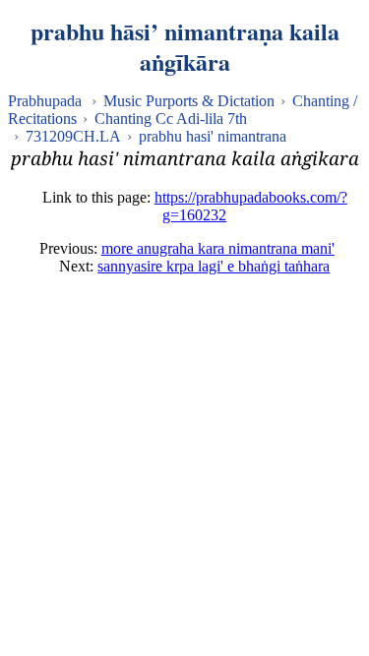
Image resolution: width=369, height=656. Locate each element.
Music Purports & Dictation (189, 100)
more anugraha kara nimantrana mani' (218, 248)
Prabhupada (45, 100)
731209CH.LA (73, 136)
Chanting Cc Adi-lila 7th (170, 118)
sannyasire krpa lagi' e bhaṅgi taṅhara (213, 266)
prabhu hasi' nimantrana (212, 136)
